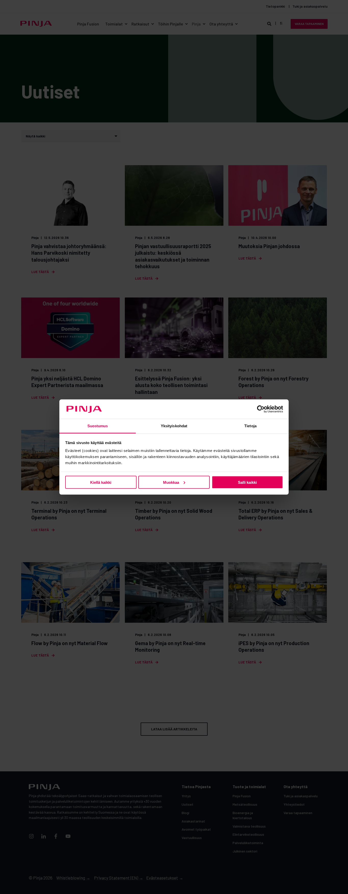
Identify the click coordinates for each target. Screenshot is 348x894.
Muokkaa (171, 482)
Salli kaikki (247, 482)
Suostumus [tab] (97, 426)
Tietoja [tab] (250, 426)
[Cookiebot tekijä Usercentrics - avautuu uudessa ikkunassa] (260, 409)
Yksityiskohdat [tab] (174, 426)
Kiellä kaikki (100, 482)
